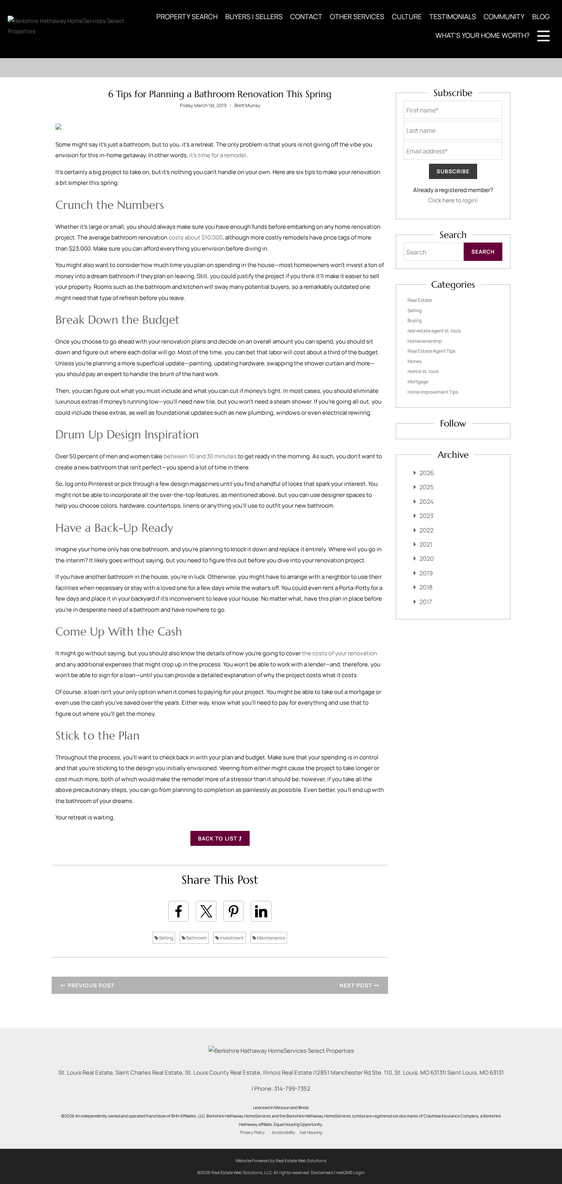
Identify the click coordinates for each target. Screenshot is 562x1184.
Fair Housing (311, 1132)
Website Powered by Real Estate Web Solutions (281, 1160)
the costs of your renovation (339, 653)
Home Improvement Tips (433, 392)
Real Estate (420, 300)
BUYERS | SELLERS (254, 16)
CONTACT (306, 16)
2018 (425, 587)
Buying (415, 320)
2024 (426, 501)
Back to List (218, 838)
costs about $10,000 (196, 237)
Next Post (356, 985)
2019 (426, 573)
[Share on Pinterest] (233, 911)
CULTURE (407, 16)
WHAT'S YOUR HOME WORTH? (482, 35)
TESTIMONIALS (452, 16)
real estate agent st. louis (434, 330)
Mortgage (418, 381)
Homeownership (425, 341)
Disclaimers (322, 1172)
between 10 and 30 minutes (200, 456)
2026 (426, 473)
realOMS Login (350, 1172)
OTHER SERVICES (357, 16)
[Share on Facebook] (178, 911)
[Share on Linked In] (261, 911)
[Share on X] (206, 911)
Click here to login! (453, 200)
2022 (426, 530)
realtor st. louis (423, 371)
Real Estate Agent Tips (431, 351)
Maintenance (270, 938)
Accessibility (283, 1132)
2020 (426, 558)
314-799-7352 (292, 1089)
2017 (425, 602)
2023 (426, 515)
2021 (425, 544)
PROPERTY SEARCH (187, 16)
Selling (165, 938)
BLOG (541, 16)
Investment (231, 938)
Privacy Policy (252, 1132)
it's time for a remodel (217, 155)
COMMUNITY (504, 16)
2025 (426, 487)
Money (415, 361)
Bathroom (196, 938)
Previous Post (90, 985)
